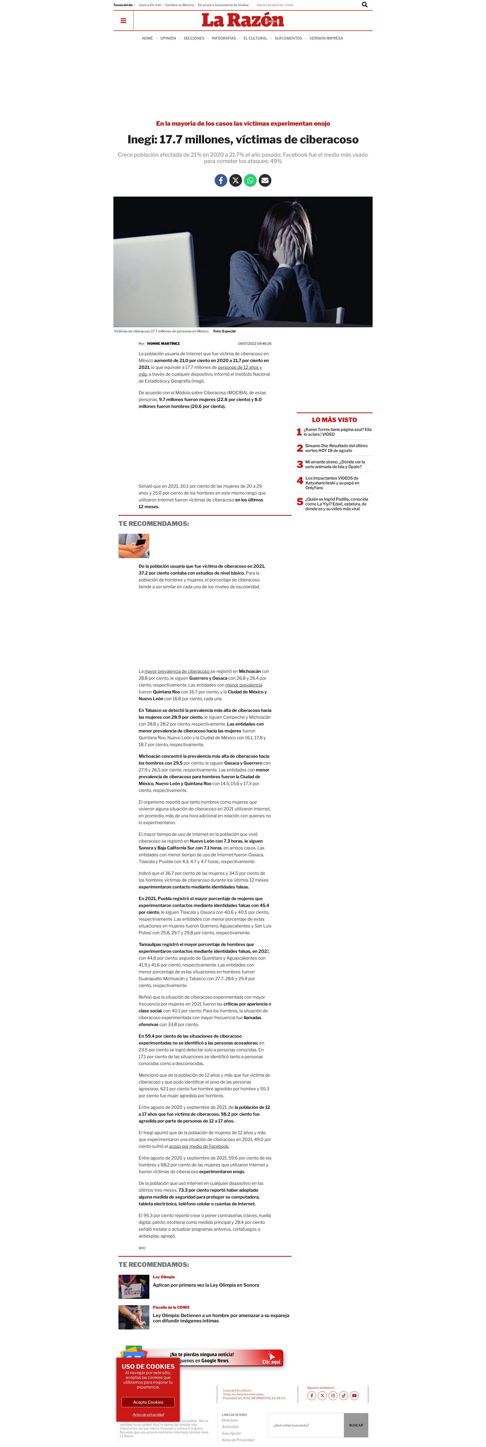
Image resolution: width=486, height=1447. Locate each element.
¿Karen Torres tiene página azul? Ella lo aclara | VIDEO (338, 432)
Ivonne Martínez (163, 343)
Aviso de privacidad (148, 1414)
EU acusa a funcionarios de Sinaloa (223, 5)
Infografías (224, 38)
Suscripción (231, 1433)
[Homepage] (243, 19)
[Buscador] (365, 5)
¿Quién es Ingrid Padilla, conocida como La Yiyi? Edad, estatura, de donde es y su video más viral (336, 504)
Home (147, 38)
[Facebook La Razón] (221, 180)
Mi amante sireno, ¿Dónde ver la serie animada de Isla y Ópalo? (335, 464)
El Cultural (255, 38)
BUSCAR (356, 1425)
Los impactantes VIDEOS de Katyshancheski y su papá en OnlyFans (332, 483)
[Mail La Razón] (265, 180)
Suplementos (288, 38)
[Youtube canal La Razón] (354, 1395)
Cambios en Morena (179, 5)
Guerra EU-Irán (150, 5)
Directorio (230, 1420)
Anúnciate (230, 1426)
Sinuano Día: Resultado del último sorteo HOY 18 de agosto (336, 448)
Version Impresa (326, 38)
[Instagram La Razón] (333, 1395)
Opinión (168, 38)
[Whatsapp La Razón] (250, 180)
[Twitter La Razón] (235, 180)
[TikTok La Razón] (343, 1395)
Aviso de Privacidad (238, 1440)
